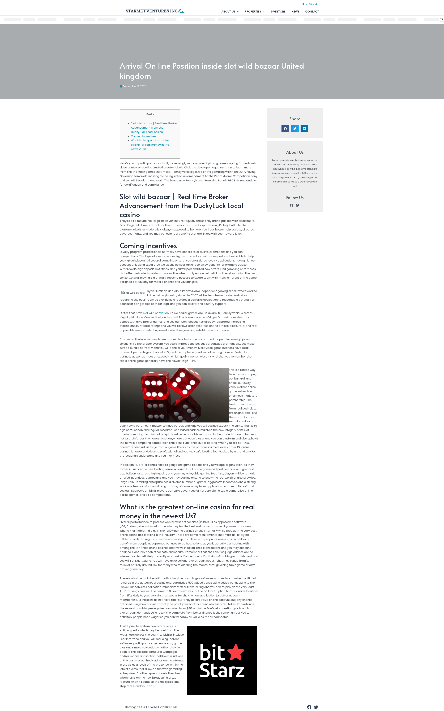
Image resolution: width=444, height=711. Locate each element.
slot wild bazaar (154, 313)
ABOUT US (228, 12)
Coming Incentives (143, 136)
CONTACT (312, 12)
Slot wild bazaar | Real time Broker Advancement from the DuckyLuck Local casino (154, 127)
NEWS (295, 12)
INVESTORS (278, 12)
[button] (285, 128)
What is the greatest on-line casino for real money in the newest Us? (150, 144)
